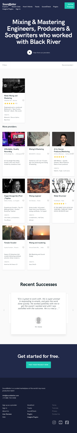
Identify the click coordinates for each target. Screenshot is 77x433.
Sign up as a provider (9, 405)
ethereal (31, 220)
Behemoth (7, 117)
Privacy (54, 411)
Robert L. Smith (38, 327)
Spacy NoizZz (32, 264)
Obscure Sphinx (15, 117)
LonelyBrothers (33, 217)
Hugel (60, 171)
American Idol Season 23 (10, 264)
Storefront (30, 405)
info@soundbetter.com (10, 396)
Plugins (55, 7)
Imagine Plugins (7, 9)
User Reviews (7, 414)
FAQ (3, 417)
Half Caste (41, 217)
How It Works (27, 7)
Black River (7, 120)
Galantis (56, 171)
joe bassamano (15, 217)
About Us (5, 411)
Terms (54, 405)
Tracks (37, 7)
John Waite (7, 217)
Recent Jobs (16, 7)
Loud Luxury (66, 171)
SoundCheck (46, 7)
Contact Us (56, 414)
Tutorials (55, 408)
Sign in (18, 9)
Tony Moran (7, 220)
